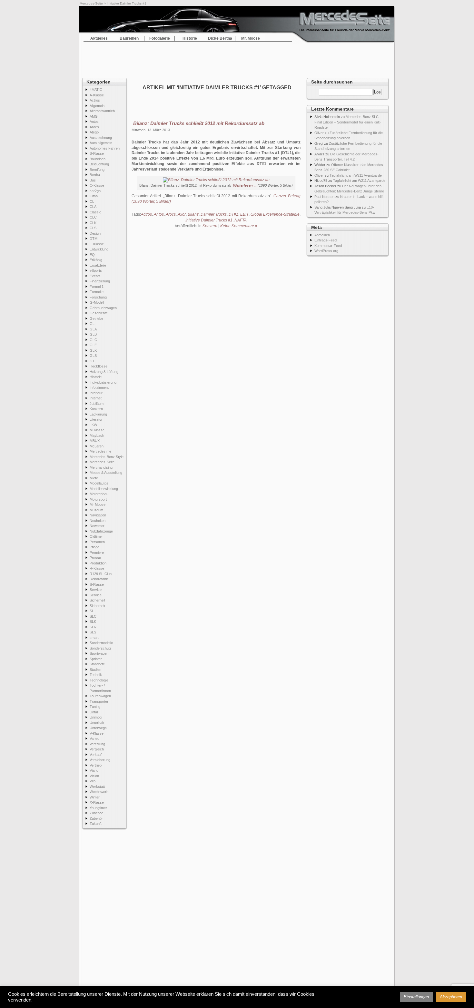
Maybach (97, 435)
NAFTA (240, 220)
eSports (96, 270)
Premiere (97, 552)
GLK (93, 350)
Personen (97, 542)
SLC (93, 616)
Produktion (98, 563)
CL (92, 201)
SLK (93, 621)
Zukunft (96, 824)
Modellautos (99, 483)
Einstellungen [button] (416, 996)
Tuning (95, 707)
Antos (94, 121)
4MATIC (96, 90)
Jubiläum (97, 404)
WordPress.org (326, 251)
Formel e (97, 292)
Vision (94, 776)
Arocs (94, 127)
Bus (93, 180)
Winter (95, 797)
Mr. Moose (250, 38)
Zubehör (96, 813)
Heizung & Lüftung (104, 372)
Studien (95, 669)
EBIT (244, 214)
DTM (93, 238)
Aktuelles (99, 38)
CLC (93, 217)
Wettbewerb (99, 792)
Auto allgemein (101, 143)
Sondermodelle (101, 643)
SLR (93, 627)
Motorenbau (99, 494)
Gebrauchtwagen (103, 308)
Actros (95, 100)
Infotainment (99, 387)
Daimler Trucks (214, 214)
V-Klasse (97, 733)
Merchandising (101, 467)
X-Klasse (97, 802)
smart (94, 638)
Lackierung (98, 414)
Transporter (99, 701)
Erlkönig (96, 260)
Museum (96, 510)
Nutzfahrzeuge (101, 531)
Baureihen (129, 38)
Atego (94, 132)
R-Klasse (97, 568)
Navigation (98, 515)
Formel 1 (97, 287)
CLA (93, 207)
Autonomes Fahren (105, 148)
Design (95, 233)
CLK (93, 223)
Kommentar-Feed (328, 246)
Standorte (97, 664)
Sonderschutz (101, 648)
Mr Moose (97, 504)
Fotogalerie (159, 38)
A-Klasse (97, 95)
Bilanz (193, 214)
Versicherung (100, 760)
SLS (93, 632)
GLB (93, 334)
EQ (92, 255)
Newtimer (97, 526)
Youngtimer (98, 808)
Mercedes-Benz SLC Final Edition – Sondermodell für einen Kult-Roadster (347, 122)
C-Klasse (97, 185)
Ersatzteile (98, 265)
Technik (96, 675)
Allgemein (97, 106)
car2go (95, 191)
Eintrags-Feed (325, 240)
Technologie (99, 680)
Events (95, 276)
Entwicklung (99, 249)
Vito (92, 781)
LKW (93, 425)
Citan (94, 196)
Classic (95, 212)
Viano (94, 770)
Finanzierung (100, 281)
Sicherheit (97, 600)
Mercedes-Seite (91, 3)
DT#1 (233, 214)
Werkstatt (97, 786)
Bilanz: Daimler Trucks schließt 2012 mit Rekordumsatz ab (198, 123)
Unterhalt (97, 723)
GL (92, 324)
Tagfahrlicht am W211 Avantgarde (356, 175)
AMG (94, 116)
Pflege (94, 547)
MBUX (95, 441)
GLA (93, 329)
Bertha (95, 175)
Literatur (96, 419)
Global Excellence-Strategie (275, 214)
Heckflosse (98, 366)
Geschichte (99, 313)
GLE (93, 345)
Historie (190, 38)
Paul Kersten (324, 197)
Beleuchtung (99, 164)
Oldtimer (96, 536)
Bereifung (97, 169)
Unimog (96, 717)
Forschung (98, 297)
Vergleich (97, 749)
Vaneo (94, 738)
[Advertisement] (237, 58)
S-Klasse (97, 584)
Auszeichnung (101, 138)
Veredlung (97, 744)
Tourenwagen (100, 696)
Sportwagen (99, 653)
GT (92, 361)
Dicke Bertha (220, 38)
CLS (93, 228)
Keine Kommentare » (238, 226)
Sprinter (96, 659)
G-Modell (97, 302)
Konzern (96, 409)
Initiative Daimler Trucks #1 (208, 220)
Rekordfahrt (99, 579)
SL (92, 611)
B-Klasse (97, 153)
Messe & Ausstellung (106, 473)
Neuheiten (97, 521)
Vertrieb (96, 765)
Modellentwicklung (104, 489)
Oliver (319, 133)
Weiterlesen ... (245, 185)
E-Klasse (97, 244)
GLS (93, 355)
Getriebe (96, 318)
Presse (95, 558)
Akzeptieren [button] (451, 996)
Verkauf (96, 755)
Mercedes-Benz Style (106, 457)
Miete (94, 478)
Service (96, 590)
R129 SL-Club (101, 574)
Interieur (96, 393)
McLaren (97, 446)
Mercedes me (100, 451)
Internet (96, 398)
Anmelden (322, 235)
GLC (93, 340)
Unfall (94, 712)
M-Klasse (97, 430)
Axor (182, 214)
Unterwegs (98, 728)
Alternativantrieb (102, 111)
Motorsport (98, 499)
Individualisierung (103, 382)
